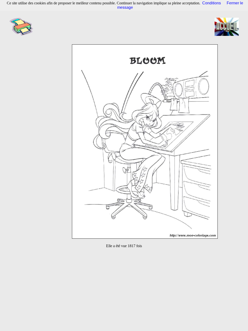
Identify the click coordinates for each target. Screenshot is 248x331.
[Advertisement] (125, 27)
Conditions (211, 3)
